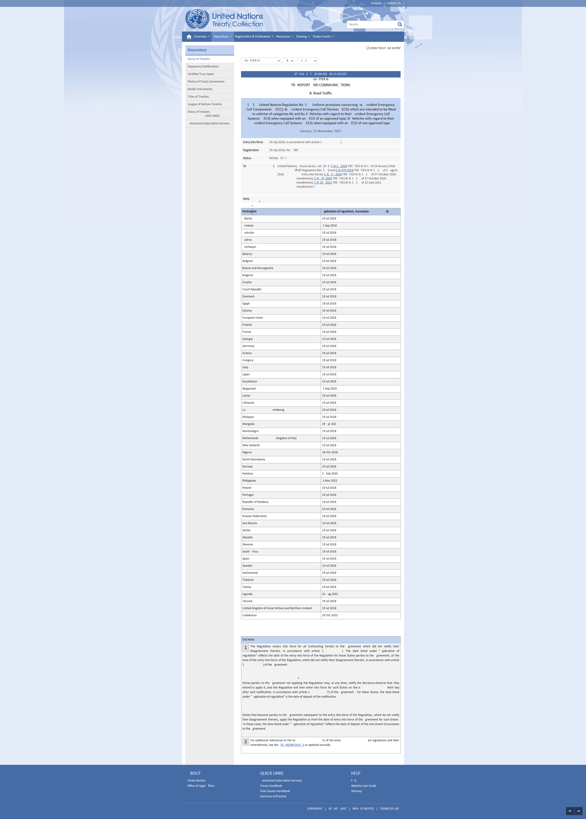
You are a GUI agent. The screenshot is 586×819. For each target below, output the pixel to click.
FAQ (353, 780)
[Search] (400, 25)
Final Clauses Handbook (275, 791)
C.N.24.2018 (339, 166)
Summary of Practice (273, 796)
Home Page (224, 19)
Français (376, 3)
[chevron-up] (579, 811)
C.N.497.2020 (323, 178)
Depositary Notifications (203, 66)
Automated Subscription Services (209, 123)
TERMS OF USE (389, 809)
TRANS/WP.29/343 (292, 745)
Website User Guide (363, 786)
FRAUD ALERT (337, 809)
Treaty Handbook (271, 786)
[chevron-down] (570, 811)
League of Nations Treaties (205, 104)
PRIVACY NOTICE (363, 809)
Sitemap (356, 791)
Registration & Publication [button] (253, 36)
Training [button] (301, 36)
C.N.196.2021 (323, 182)
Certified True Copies (201, 74)
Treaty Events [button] (321, 36)
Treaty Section (196, 780)
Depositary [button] (221, 36)
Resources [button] (283, 36)
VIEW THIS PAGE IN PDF (385, 48)
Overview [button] (201, 36)
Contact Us (394, 3)
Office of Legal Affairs (200, 786)
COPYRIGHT (315, 809)
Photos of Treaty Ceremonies (206, 81)
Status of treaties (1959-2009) (204, 114)
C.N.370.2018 (344, 170)
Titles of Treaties (198, 97)
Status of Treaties (199, 59)
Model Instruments (200, 89)
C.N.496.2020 (333, 174)
